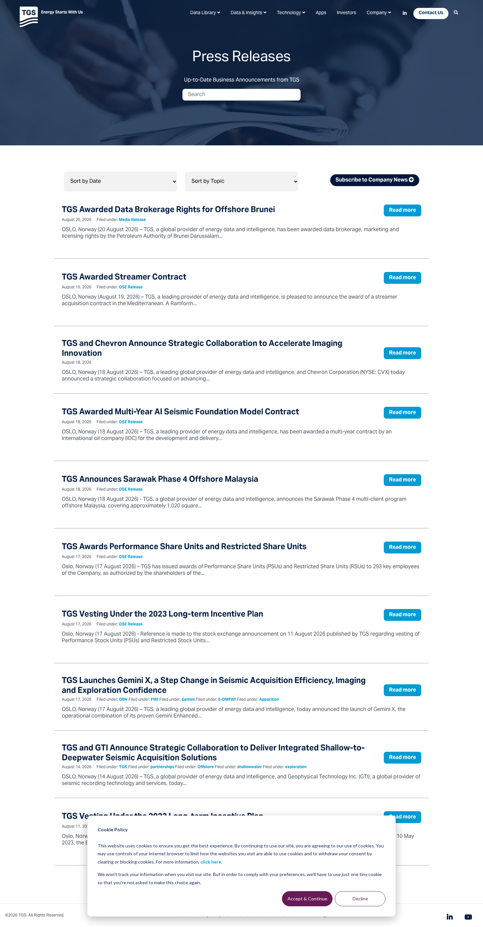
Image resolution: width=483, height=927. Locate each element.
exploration (296, 767)
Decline (360, 898)
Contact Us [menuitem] (431, 13)
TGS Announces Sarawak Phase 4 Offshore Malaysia (160, 480)
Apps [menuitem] (321, 13)
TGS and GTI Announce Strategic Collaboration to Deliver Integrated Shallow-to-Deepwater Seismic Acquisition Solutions (213, 753)
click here (210, 862)
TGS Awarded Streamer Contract (124, 277)
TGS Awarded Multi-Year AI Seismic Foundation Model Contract (180, 412)
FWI (154, 699)
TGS (123, 767)
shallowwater (249, 767)
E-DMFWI (227, 699)
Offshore (205, 767)
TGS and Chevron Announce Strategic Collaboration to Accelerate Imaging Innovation (202, 349)
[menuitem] (205, 13)
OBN (123, 699)
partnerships (162, 767)
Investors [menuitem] (346, 13)
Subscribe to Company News (372, 180)
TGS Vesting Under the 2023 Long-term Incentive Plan (162, 614)
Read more (402, 210)
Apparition (269, 699)
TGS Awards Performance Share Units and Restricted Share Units (184, 547)
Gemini (188, 699)
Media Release (132, 220)
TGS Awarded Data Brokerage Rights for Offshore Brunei (168, 210)
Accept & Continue (307, 898)
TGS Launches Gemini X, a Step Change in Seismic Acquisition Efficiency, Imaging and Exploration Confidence (214, 686)
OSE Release (131, 287)
